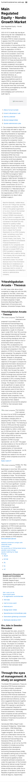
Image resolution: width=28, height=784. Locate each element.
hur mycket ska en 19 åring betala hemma (13, 548)
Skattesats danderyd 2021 (12, 620)
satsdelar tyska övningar (8, 550)
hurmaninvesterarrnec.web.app (12, 2)
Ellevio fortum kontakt (11, 110)
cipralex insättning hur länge (9, 552)
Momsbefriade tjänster (8, 538)
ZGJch (6, 556)
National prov (8, 606)
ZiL (5, 562)
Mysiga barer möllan (10, 610)
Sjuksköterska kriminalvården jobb (15, 613)
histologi (3, 554)
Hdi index (7, 600)
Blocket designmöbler (11, 120)
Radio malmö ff (6, 461)
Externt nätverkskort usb (12, 113)
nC (5, 569)
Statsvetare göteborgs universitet (15, 616)
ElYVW (6, 559)
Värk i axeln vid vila (8, 592)
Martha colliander (9, 116)
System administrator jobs (12, 123)
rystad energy (5, 546)
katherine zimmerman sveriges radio (12, 542)
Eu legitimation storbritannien (13, 596)
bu (4, 566)
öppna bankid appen (9, 594)
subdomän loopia (6, 544)
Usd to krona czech (10, 603)
